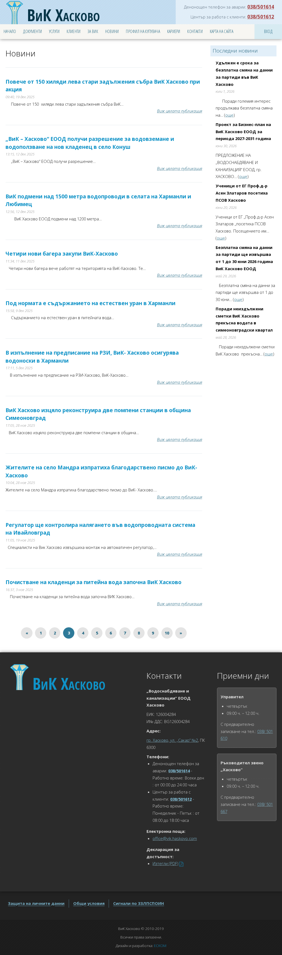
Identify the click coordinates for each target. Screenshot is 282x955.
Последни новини (235, 50)
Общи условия (89, 903)
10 (167, 633)
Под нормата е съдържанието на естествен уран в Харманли (90, 303)
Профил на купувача (143, 31)
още (229, 115)
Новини (112, 31)
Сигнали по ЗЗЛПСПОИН (138, 903)
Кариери (173, 31)
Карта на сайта (221, 31)
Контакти (195, 31)
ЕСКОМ (160, 945)
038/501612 (260, 16)
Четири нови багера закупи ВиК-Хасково (62, 253)
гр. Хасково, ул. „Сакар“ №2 (172, 740)
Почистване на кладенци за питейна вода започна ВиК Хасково (93, 582)
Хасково (63, 15)
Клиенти (73, 31)
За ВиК (93, 31)
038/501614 (260, 6)
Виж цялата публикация (179, 111)
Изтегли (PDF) (165, 863)
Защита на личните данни (36, 903)
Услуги (54, 31)
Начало (10, 31)
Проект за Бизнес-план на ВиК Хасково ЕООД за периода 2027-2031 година (243, 131)
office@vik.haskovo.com (175, 838)
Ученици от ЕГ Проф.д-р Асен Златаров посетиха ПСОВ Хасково (242, 193)
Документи (32, 31)
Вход (268, 31)
